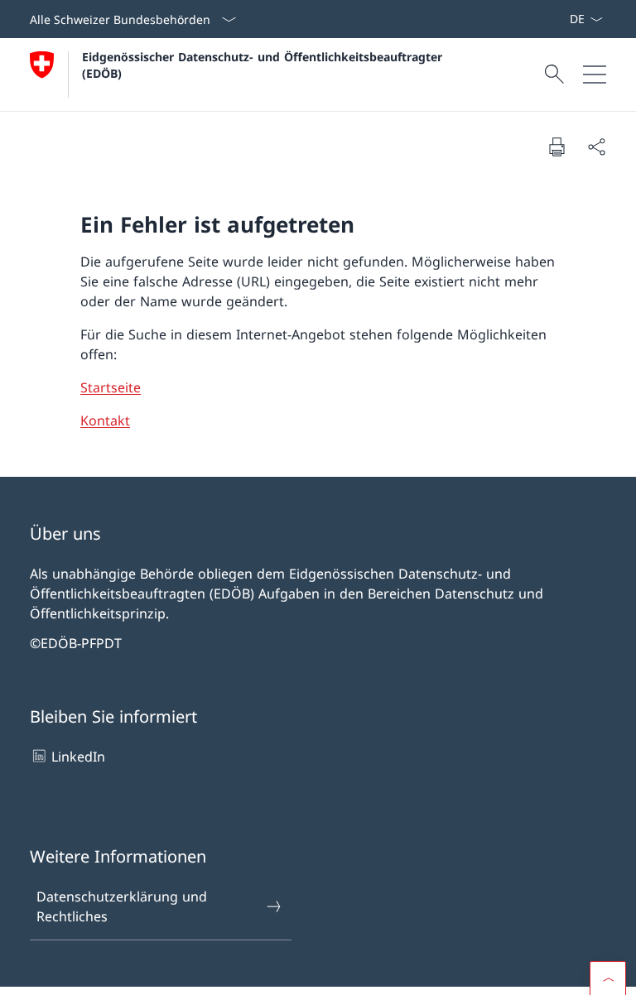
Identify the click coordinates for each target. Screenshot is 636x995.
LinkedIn (78, 756)
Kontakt (105, 420)
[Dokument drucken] (556, 146)
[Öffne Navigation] (594, 74)
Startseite (110, 387)
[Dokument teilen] (596, 146)
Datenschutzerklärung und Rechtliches (121, 906)
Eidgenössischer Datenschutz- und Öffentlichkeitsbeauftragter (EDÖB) (266, 64)
